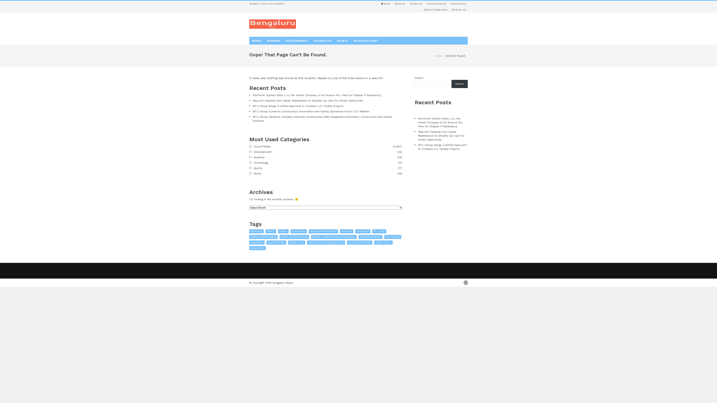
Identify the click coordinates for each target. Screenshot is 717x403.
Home (386, 3)
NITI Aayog (393, 237)
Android (256, 231)
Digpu (283, 231)
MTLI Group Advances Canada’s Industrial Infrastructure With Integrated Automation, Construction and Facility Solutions (322, 118)
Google (346, 231)
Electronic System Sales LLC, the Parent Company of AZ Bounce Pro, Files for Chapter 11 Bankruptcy (317, 95)
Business (273, 40)
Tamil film (297, 242)
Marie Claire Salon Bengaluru (334, 237)
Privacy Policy (458, 3)
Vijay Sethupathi (359, 242)
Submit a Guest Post (435, 9)
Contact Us (416, 3)
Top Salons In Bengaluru (326, 242)
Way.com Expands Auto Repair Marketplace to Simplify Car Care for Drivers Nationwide (308, 100)
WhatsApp (257, 248)
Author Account (365, 40)
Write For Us (459, 9)
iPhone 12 (363, 231)
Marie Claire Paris (263, 237)
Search (419, 77)
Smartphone (276, 242)
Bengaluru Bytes (283, 282)
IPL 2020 (379, 231)
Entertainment (297, 40)
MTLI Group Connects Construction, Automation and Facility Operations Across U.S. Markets (311, 111)
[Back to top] (466, 282)
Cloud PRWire (262, 146)
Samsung (257, 242)
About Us (400, 3)
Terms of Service (436, 3)
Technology (322, 40)
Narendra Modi (370, 237)
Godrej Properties (323, 231)
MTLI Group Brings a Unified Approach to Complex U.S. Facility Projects (298, 105)
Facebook (298, 231)
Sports (342, 40)
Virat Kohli (383, 242)
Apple (271, 231)
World (257, 40)
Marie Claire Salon (294, 237)
